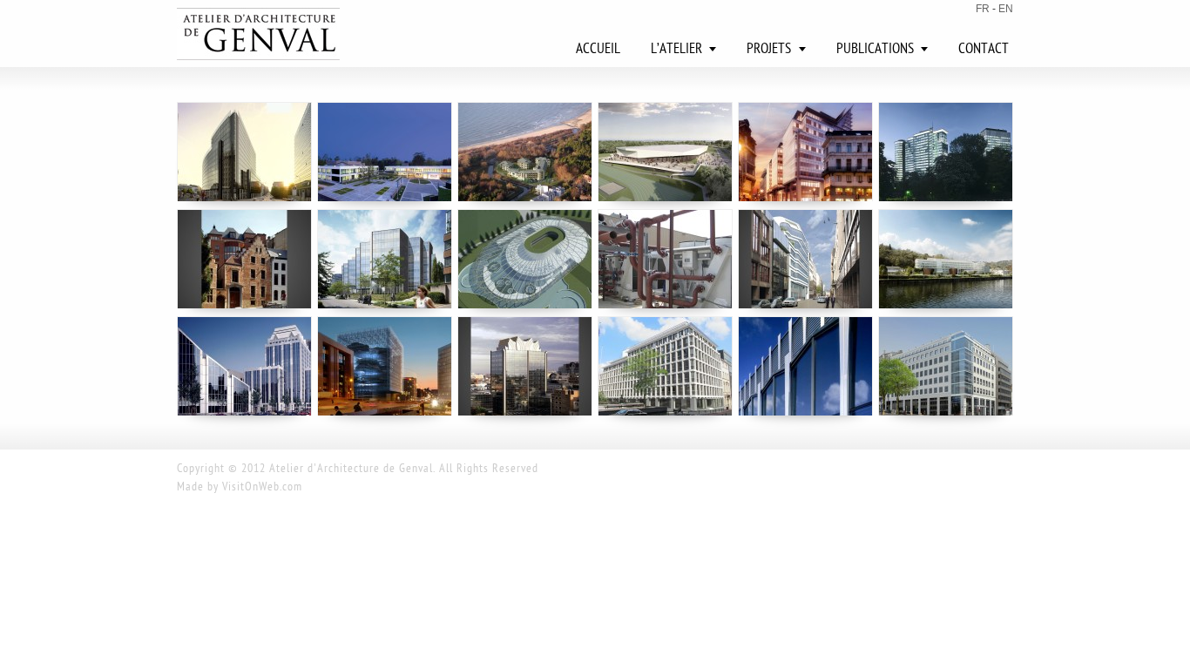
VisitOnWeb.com (262, 487)
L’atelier (676, 49)
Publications (875, 49)
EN (1005, 9)
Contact (983, 49)
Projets (769, 49)
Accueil (598, 49)
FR (983, 9)
